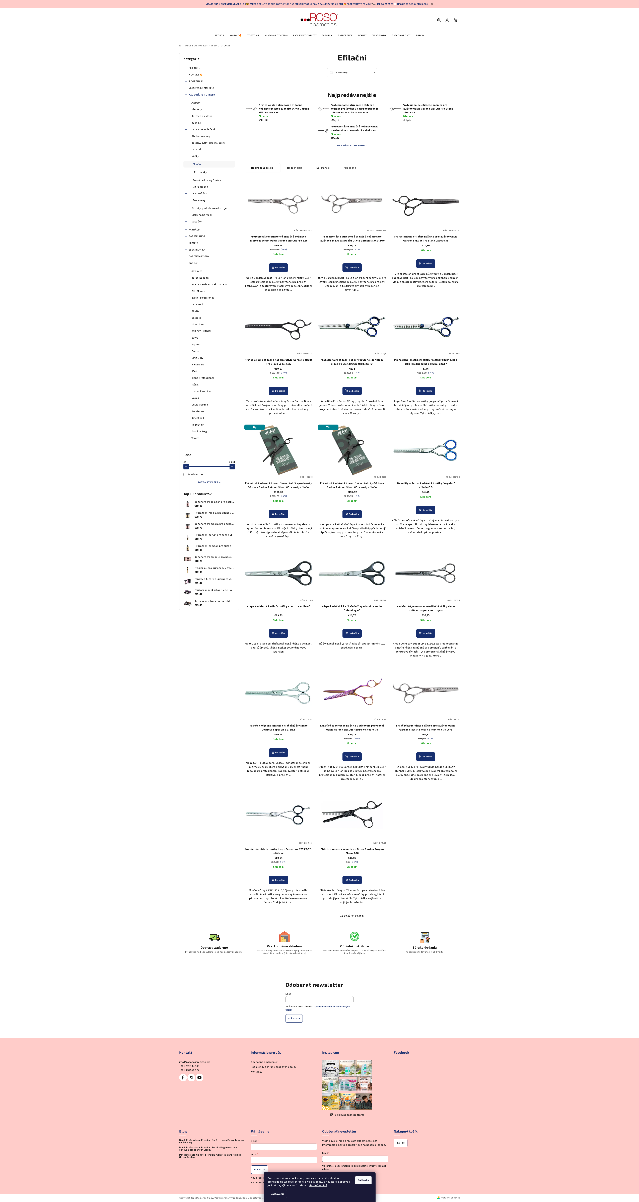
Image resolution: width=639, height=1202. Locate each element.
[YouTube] (199, 1077)
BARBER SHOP (197, 236)
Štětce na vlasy (201, 136)
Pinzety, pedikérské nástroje (209, 208)
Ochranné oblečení (203, 129)
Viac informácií (318, 1185)
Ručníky (196, 123)
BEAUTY (193, 243)
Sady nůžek (200, 193)
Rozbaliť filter (208, 482)
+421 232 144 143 (189, 1066)
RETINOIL (194, 68)
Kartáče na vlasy (201, 116)
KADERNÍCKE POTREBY (202, 95)
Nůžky (195, 156)
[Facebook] (183, 1077)
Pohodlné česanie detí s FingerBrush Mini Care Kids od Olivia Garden (210, 1156)
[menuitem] (219, 35)
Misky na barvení (201, 215)
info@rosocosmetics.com (194, 1062)
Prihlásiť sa (294, 1018)
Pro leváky (200, 172)
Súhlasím (363, 1180)
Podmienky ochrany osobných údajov (274, 1067)
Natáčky (196, 221)
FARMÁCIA (194, 229)
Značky (193, 263)
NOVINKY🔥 (196, 74)
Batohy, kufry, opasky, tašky (208, 143)
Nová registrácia (261, 1178)
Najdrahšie (323, 168)
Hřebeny (196, 109)
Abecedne (350, 168)
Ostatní (196, 149)
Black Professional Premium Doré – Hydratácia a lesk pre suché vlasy (212, 1141)
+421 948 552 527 (189, 1070)
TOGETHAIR (196, 81)
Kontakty (256, 1072)
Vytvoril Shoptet (450, 1197)
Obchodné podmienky (264, 1062)
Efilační (197, 164)
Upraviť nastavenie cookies (257, 1198)
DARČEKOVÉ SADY (199, 256)
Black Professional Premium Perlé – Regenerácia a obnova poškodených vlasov (208, 1148)
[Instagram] (191, 1077)
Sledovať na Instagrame (350, 1115)
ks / (401, 1143)
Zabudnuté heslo (261, 1182)
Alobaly (196, 103)
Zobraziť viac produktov (351, 145)
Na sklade (195, 474)
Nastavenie (277, 1194)
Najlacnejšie (294, 168)
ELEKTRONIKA (197, 250)
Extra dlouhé (200, 187)
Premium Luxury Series (207, 180)
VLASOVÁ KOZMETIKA (201, 88)
